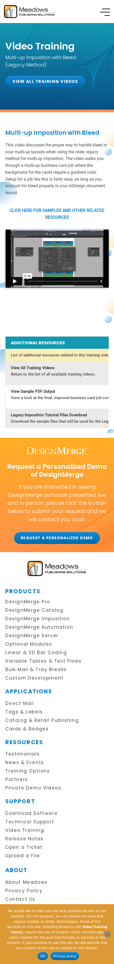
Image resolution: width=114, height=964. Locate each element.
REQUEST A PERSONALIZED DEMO (57, 538)
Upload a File (22, 856)
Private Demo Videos (33, 788)
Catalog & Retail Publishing (42, 720)
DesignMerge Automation (39, 627)
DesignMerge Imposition (37, 619)
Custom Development (34, 678)
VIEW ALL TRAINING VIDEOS (45, 81)
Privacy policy (65, 956)
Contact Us (20, 899)
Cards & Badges (27, 729)
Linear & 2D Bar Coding (36, 653)
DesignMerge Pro (27, 602)
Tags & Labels (24, 712)
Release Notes (24, 839)
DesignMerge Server (32, 636)
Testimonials (22, 754)
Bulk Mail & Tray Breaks (36, 670)
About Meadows (26, 882)
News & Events (24, 763)
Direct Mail (19, 703)
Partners (16, 779)
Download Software (31, 813)
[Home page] (57, 568)
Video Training (24, 830)
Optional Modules (28, 644)
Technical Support (29, 822)
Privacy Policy (23, 891)
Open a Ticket (24, 847)
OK (42, 956)
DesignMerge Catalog (34, 610)
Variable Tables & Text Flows (43, 661)
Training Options (27, 771)
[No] (107, 934)
